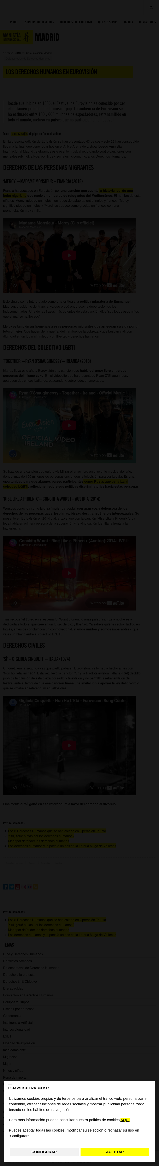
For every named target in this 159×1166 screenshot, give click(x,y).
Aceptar (115, 1152)
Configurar (44, 1152)
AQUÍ (125, 1120)
